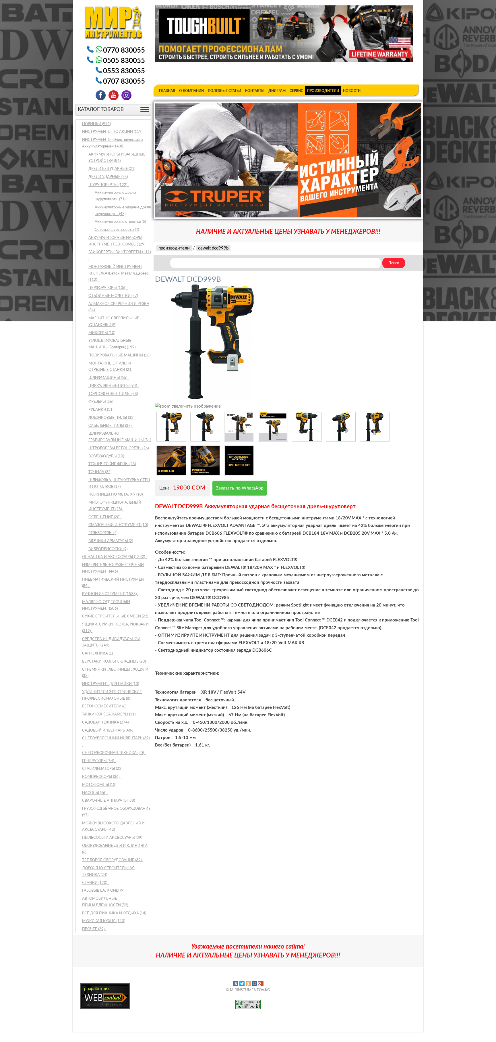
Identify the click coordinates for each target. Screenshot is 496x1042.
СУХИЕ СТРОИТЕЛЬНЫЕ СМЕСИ (115, 616)
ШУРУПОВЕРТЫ (108, 185)
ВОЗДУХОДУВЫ (106, 456)
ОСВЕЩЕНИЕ (104, 517)
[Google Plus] (261, 983)
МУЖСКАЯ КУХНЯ (103, 921)
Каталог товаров (101, 109)
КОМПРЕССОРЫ (101, 777)
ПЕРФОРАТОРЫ (107, 288)
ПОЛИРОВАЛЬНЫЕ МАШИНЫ (119, 355)
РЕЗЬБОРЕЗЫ (102, 533)
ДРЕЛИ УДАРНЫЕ (108, 177)
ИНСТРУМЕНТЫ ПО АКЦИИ (112, 132)
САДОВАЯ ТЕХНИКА (105, 722)
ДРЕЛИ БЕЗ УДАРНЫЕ (111, 169)
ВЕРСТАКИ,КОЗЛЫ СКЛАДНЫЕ (114, 661)
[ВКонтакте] (235, 983)
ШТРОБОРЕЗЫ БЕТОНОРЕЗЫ (118, 448)
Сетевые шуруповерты (117, 230)
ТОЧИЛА (99, 472)
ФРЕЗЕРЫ (100, 402)
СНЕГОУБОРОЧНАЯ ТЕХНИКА (113, 753)
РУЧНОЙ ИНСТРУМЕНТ (109, 594)
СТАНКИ (95, 883)
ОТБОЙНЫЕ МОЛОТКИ (113, 296)
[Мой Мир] (254, 983)
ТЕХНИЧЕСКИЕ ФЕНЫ (112, 464)
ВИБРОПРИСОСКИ (107, 549)
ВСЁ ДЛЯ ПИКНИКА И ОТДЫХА (114, 913)
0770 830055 (124, 50)
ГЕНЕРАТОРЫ (98, 761)
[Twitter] (242, 983)
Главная (167, 91)
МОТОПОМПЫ (99, 785)
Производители (323, 91)
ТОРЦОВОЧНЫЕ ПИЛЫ (113, 394)
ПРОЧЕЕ (93, 929)
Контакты (254, 91)
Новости (352, 91)
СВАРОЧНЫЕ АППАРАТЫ (109, 801)
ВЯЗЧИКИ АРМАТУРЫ (110, 541)
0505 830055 (124, 60)
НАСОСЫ (94, 793)
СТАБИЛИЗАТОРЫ (102, 769)
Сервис (296, 91)
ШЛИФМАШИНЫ (108, 378)
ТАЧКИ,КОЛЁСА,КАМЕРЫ (108, 714)
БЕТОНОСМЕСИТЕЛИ (104, 706)
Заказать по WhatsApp (240, 488)
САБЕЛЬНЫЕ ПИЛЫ (110, 426)
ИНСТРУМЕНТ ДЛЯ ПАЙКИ (110, 684)
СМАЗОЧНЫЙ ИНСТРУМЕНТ (118, 525)
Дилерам (277, 91)
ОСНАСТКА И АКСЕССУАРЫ (114, 557)
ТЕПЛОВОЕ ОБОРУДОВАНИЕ (112, 860)
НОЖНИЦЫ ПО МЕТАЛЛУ (115, 494)
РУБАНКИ (100, 410)
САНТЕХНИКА (98, 653)
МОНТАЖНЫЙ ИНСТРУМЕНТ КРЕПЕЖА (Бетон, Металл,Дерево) (118, 273)
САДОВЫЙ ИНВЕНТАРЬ (108, 730)
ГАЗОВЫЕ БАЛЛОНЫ (103, 891)
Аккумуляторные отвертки (120, 222)
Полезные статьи (224, 91)
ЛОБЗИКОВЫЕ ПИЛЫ (111, 418)
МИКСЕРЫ (101, 333)
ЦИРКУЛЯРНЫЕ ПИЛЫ (113, 386)
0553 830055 (124, 71)
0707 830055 (124, 81)
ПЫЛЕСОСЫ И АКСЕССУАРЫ (112, 838)
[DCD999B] (171, 427)
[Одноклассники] (248, 983)
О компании (191, 91)
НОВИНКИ (96, 124)
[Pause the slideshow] (404, 160)
